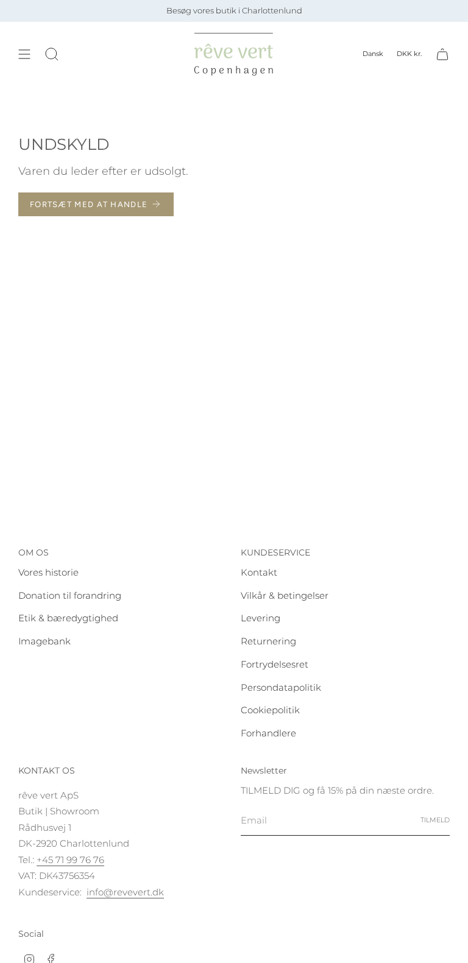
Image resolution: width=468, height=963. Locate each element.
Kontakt (259, 572)
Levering (260, 618)
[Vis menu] (24, 54)
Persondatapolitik (281, 687)
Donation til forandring (69, 595)
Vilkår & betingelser (284, 595)
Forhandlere (268, 733)
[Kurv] (442, 54)
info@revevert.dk (125, 892)
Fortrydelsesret (274, 664)
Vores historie (48, 572)
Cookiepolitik (270, 710)
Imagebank (44, 641)
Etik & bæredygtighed (68, 618)
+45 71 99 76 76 (70, 860)
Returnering (268, 641)
